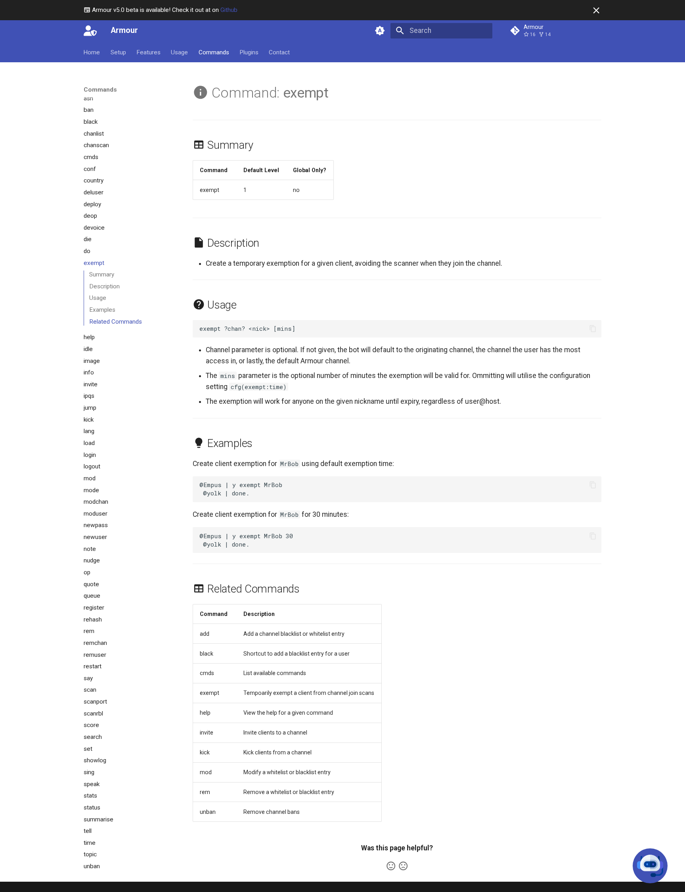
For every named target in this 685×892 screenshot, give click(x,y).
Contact (279, 52)
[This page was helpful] (391, 866)
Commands (214, 52)
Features (148, 52)
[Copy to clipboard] (592, 328)
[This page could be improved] (403, 866)
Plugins (248, 52)
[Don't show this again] (596, 10)
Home (92, 52)
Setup (118, 52)
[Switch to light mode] (380, 30)
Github (228, 9)
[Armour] (90, 30)
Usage (179, 52)
